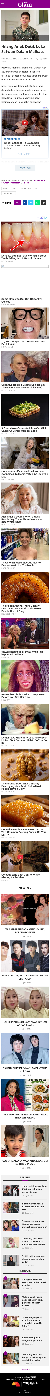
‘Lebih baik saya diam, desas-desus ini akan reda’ (33, 1259)
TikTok (25, 183)
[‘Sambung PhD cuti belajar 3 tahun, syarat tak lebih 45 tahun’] (11, 1358)
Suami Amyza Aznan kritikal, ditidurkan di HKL (33, 1206)
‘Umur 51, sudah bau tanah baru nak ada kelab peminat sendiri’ (33, 1241)
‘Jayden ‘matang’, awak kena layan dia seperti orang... (25, 1162)
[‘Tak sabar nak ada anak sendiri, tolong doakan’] (25, 909)
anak (5, 188)
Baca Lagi (25, 168)
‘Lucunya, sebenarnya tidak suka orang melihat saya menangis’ (34, 1224)
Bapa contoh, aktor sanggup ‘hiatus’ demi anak (25, 977)
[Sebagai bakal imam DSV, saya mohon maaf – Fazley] (11, 1283)
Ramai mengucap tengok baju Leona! (32, 1339)
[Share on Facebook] (25, 202)
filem (14, 188)
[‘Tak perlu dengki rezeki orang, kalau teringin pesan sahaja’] (25, 1095)
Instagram (15, 183)
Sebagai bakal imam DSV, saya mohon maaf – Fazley (34, 1282)
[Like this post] (18, 202)
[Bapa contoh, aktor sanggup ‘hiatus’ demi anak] (25, 956)
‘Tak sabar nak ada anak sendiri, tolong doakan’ (25, 931)
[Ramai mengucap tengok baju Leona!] (11, 1341)
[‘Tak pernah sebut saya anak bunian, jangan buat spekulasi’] (25, 1002)
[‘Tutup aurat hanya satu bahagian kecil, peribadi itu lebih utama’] (11, 1301)
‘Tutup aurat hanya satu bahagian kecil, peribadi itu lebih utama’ (32, 1301)
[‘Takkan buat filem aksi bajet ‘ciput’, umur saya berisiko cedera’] (25, 1048)
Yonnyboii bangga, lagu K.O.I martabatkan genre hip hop (34, 1189)
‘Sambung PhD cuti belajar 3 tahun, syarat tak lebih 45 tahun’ (34, 1357)
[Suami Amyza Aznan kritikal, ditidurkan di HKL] (11, 1207)
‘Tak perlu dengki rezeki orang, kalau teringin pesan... (25, 1116)
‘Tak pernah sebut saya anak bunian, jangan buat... (25, 1023)
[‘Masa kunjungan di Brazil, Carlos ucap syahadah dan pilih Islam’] (11, 1321)
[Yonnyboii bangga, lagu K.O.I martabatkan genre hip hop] (11, 1190)
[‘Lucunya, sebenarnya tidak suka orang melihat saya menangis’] (11, 1225)
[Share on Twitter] (30, 202)
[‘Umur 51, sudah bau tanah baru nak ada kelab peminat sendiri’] (11, 1242)
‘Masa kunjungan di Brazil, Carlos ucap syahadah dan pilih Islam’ (32, 1321)
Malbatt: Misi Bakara (29, 188)
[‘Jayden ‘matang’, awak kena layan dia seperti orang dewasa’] (25, 1141)
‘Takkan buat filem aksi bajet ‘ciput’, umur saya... (25, 1070)
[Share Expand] (43, 202)
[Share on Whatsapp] (37, 202)
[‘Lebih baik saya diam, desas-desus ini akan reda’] (11, 1260)
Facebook (38, 180)
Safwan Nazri (8, 193)
